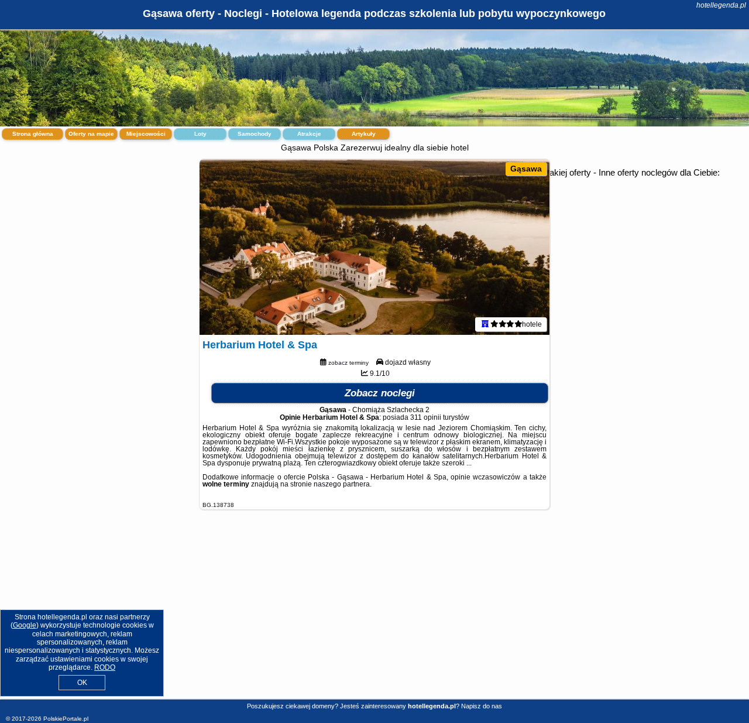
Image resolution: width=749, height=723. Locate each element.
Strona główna (32, 134)
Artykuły (364, 134)
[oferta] (485, 324)
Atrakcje (309, 134)
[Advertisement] (374, 613)
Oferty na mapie (91, 134)
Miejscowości (146, 134)
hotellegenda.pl (721, 5)
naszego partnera (342, 484)
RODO (104, 667)
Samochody (255, 134)
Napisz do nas (481, 706)
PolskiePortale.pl (65, 718)
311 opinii (425, 417)
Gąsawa (526, 168)
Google (24, 625)
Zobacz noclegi (380, 393)
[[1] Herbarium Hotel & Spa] (374, 247)
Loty (200, 134)
